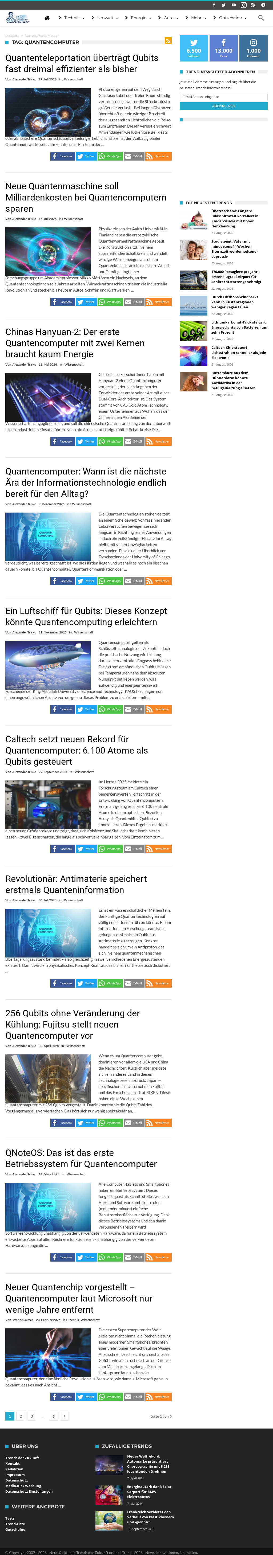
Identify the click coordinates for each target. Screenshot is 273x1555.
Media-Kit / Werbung (23, 1485)
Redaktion (14, 1469)
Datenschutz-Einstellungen (29, 1491)
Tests (9, 1518)
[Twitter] (224, 5)
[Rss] (253, 5)
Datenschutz (16, 1480)
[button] (62, 156)
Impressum (15, 1474)
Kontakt (12, 1463)
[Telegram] (263, 5)
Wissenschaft (73, 79)
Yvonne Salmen (23, 1320)
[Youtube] (234, 5)
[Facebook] (214, 5)
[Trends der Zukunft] (17, 18)
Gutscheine (15, 1529)
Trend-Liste (15, 1523)
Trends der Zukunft (22, 1457)
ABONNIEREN (223, 106)
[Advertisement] (224, 160)
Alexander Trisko (24, 79)
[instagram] (243, 5)
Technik (73, 1320)
